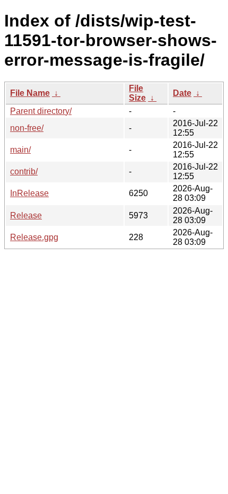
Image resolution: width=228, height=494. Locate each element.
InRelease (29, 193)
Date (182, 93)
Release (26, 215)
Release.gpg (34, 237)
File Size (137, 93)
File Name (30, 93)
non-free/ (26, 128)
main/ (20, 149)
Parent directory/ (41, 111)
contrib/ (24, 171)
